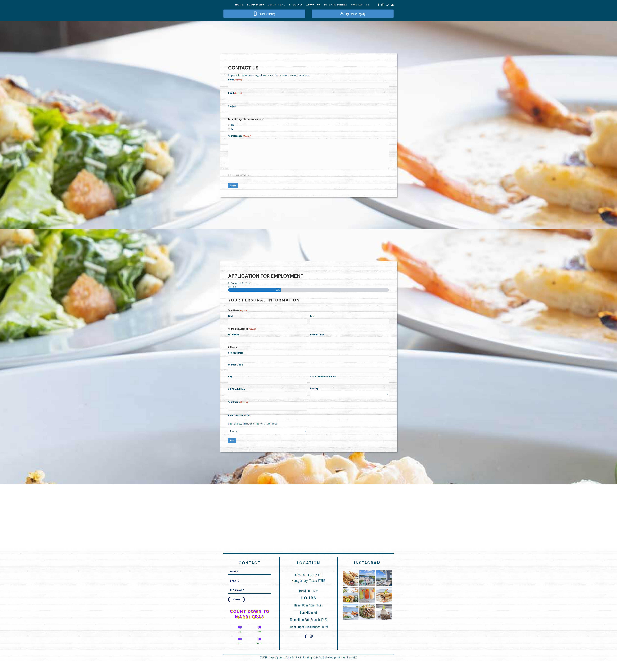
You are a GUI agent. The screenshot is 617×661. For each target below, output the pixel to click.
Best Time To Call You (239, 415)
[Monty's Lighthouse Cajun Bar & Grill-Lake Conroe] (367, 578)
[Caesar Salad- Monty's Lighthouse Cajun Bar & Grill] (367, 612)
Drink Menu (277, 4)
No (232, 129)
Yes (232, 124)
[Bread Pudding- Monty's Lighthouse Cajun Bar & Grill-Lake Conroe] (384, 612)
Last (312, 316)
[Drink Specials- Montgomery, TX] (367, 595)
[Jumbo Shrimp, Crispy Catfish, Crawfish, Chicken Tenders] (350, 578)
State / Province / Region (323, 376)
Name (235, 79)
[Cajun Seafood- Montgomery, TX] (384, 595)
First (230, 316)
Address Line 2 (235, 364)
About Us (313, 4)
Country (314, 388)
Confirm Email (317, 334)
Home (239, 4)
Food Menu (255, 4)
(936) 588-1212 (308, 590)
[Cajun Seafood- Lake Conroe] (350, 612)
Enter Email (234, 334)
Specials (296, 4)
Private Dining (336, 4)
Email (235, 92)
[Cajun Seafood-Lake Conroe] (350, 595)
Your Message (239, 135)
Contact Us (360, 4)
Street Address (235, 352)
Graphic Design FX (348, 657)
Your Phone (238, 401)
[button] (236, 599)
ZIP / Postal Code (237, 389)
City (230, 376)
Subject (232, 106)
